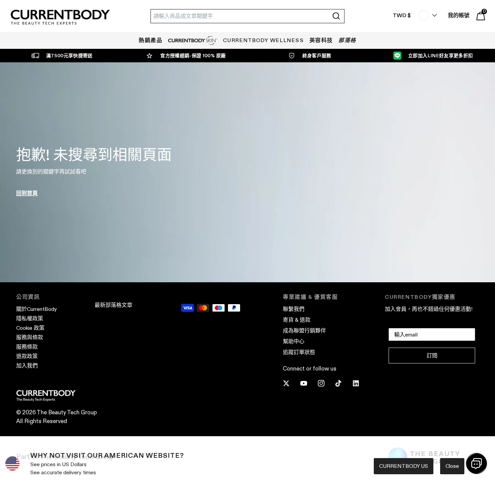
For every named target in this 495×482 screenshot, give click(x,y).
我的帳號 (458, 15)
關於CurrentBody (36, 309)
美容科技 (321, 40)
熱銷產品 (150, 40)
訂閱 (432, 355)
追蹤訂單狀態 (299, 352)
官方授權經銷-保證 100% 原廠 (193, 56)
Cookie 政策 (30, 328)
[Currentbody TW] (60, 18)
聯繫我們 (293, 309)
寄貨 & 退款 (296, 320)
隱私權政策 (29, 318)
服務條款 (27, 347)
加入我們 (27, 365)
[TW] (426, 15)
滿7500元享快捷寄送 (69, 56)
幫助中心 (293, 341)
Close (452, 466)
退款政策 (27, 356)
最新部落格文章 (113, 305)
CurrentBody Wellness (263, 40)
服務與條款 (29, 337)
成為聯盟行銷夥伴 (304, 330)
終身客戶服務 (316, 56)
